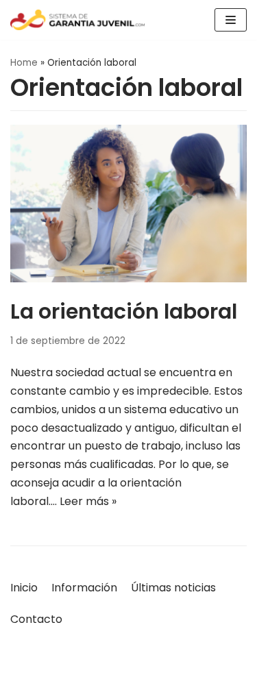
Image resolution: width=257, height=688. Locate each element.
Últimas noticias (173, 587)
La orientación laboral (123, 311)
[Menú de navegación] (231, 20)
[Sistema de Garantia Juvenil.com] (77, 20)
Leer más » (88, 501)
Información (84, 587)
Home (24, 62)
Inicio (24, 587)
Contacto (36, 619)
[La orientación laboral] (128, 278)
